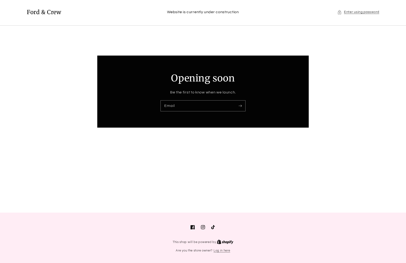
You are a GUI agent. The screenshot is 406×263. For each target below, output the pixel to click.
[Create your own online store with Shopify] (225, 242)
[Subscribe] (240, 106)
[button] (358, 12)
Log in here (222, 250)
